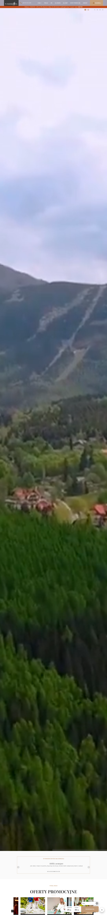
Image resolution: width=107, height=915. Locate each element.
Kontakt (85, 3)
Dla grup (65, 3)
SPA (51, 3)
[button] (12, 911)
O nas (39, 3)
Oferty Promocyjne (75, 3)
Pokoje (46, 3)
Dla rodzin (57, 3)
